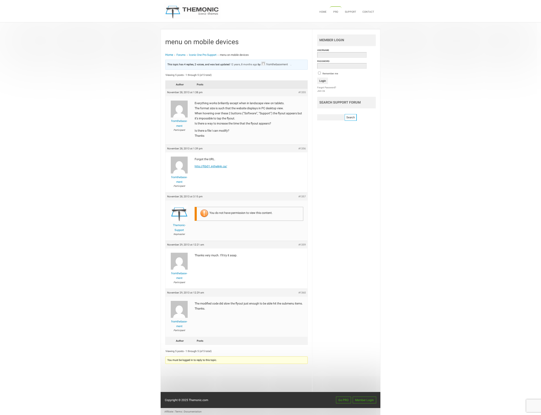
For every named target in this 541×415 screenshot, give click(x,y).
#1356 (302, 148)
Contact (368, 11)
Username (323, 50)
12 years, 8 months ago (243, 64)
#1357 (302, 196)
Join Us (321, 91)
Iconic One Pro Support (202, 54)
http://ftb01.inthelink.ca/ (211, 166)
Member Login (364, 400)
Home (323, 11)
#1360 (302, 292)
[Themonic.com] (192, 18)
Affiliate (168, 411)
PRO (335, 11)
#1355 (302, 92)
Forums (181, 54)
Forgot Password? (326, 87)
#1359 (302, 244)
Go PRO (343, 400)
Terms (178, 411)
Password (323, 61)
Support (350, 11)
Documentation (193, 411)
